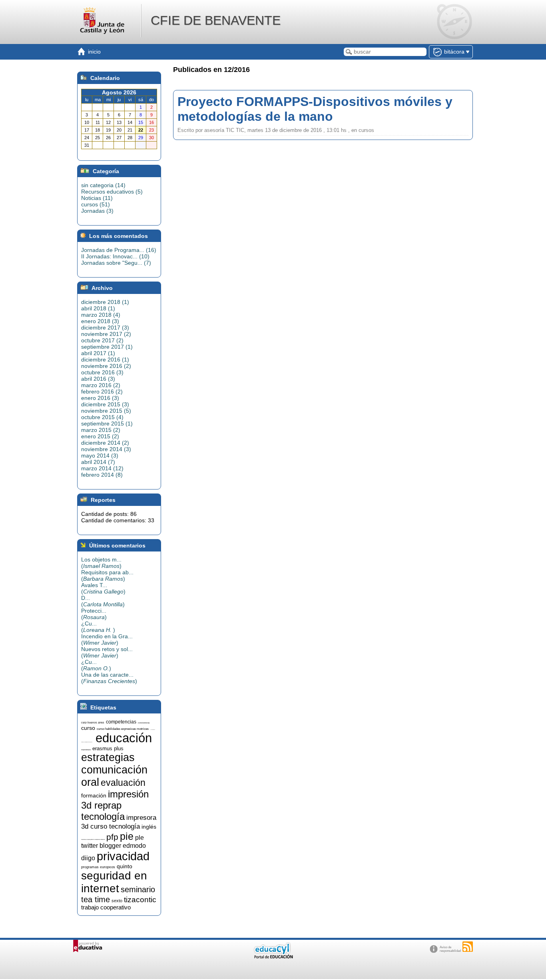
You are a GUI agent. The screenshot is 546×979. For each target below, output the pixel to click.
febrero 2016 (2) (102, 391)
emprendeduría (86, 750)
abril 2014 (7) (98, 462)
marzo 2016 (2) (100, 385)
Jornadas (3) (97, 211)
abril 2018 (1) (98, 308)
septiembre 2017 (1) (107, 347)
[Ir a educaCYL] (273, 956)
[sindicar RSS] (467, 946)
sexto (117, 900)
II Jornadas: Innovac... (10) (115, 256)
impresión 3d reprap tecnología (115, 805)
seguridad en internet (114, 882)
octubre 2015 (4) (102, 417)
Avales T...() (103, 588)
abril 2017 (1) (98, 353)
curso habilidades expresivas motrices (123, 729)
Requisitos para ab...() (107, 575)
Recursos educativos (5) (112, 191)
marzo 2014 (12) (102, 468)
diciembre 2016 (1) (105, 359)
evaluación (123, 782)
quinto (124, 866)
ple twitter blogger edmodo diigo (113, 847)
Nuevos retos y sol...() (107, 652)
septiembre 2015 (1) (107, 423)
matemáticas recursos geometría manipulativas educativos (93, 839)
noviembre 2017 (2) (106, 334)
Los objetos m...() (101, 562)
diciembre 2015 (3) (105, 404)
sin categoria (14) (103, 185)
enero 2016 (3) (100, 398)
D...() (103, 601)
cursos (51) (95, 204)
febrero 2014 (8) (102, 475)
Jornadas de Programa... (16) (118, 250)
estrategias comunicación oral (114, 769)
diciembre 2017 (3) (105, 327)
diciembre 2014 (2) (105, 443)
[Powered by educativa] (87, 946)
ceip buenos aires (92, 722)
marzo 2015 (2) (100, 430)
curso (88, 728)
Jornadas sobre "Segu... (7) (116, 263)
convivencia (143, 722)
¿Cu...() (98, 626)
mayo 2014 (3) (99, 455)
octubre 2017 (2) (102, 340)
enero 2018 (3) (100, 321)
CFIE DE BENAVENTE (216, 20)
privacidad (123, 856)
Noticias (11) (97, 198)
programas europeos (98, 867)
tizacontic (140, 899)
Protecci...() (94, 613)
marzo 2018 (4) (100, 315)
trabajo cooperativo (106, 907)
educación (124, 738)
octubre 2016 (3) (102, 372)
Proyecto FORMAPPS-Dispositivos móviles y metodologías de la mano (314, 109)
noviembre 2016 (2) (106, 366)
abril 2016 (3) (98, 379)
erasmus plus (108, 748)
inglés (148, 826)
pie (127, 836)
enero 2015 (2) (100, 436)
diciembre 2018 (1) (105, 302)
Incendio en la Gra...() (107, 639)
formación (93, 795)
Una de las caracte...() (109, 677)
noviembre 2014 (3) (106, 449)
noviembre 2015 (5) (106, 411)
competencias (121, 722)
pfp (112, 837)
